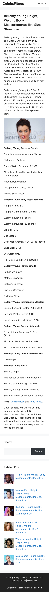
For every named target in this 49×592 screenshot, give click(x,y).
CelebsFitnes (13, 4)
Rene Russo (36, 401)
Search (38, 451)
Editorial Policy (19, 580)
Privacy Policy (12, 577)
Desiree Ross (17, 401)
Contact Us (26, 577)
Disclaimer (32, 580)
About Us (37, 577)
